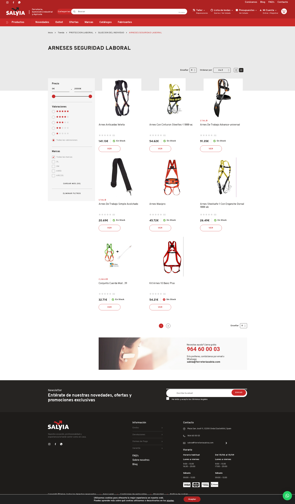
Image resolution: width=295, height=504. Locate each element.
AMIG (58, 171)
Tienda (61, 32)
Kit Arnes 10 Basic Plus (162, 283)
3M (57, 166)
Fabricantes (125, 22)
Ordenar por (206, 70)
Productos (18, 22)
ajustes (170, 500)
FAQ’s (271, 2)
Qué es (217, 13)
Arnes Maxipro (157, 204)
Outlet (59, 22)
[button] (287, 495)
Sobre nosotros (140, 460)
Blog (262, 2)
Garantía (136, 448)
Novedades (42, 22)
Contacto (282, 2)
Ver (109, 148)
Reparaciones (202, 13)
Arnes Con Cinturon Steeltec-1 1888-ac (171, 124)
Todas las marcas (64, 157)
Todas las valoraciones (66, 140)
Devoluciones (138, 434)
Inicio (50, 32)
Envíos (135, 427)
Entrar (265, 13)
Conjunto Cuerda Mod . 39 (113, 283)
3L (57, 161)
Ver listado (226, 13)
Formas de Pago (140, 441)
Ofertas (74, 22)
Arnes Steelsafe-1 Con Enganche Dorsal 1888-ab (222, 206)
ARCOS (59, 175)
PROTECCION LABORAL (81, 32)
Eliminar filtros (72, 193)
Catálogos (105, 22)
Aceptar (192, 499)
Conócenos (251, 2)
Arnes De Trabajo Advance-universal (220, 124)
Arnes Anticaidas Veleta (112, 124)
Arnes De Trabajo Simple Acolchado (118, 204)
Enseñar (184, 70)
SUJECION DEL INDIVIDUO (111, 32)
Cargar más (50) (72, 184)
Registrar (274, 13)
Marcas (89, 22)
